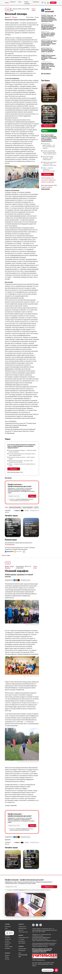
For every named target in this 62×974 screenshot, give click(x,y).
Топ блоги (45, 80)
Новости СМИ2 (6, 555)
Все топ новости (45, 73)
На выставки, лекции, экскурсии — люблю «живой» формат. (22, 458)
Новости (12, 2)
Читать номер (34, 9)
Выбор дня (7, 935)
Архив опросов (45, 189)
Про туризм (7, 937)
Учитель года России (23, 932)
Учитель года (8, 939)
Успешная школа (22, 926)
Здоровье (7, 944)
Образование (8, 926)
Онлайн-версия (22, 950)
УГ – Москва (21, 939)
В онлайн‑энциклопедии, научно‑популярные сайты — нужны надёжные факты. (22, 454)
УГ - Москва (13, 17)
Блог (19, 2)
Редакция (7, 955)
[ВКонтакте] (14, 580)
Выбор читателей (49, 10)
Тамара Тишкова (9, 567)
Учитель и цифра (8, 946)
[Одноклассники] (16, 580)
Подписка (36, 2)
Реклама (7, 957)
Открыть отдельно (46, 187)
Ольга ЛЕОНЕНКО (28, 507)
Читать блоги (48, 126)
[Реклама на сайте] (56, 970)
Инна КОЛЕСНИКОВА (15, 507)
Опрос (45, 131)
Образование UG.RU (29, 521)
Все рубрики (7, 948)
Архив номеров (27, 2)
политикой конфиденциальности (23, 499)
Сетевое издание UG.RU (24, 937)
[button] (9, 551)
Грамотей (7, 941)
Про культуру (8, 930)
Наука (6, 928)
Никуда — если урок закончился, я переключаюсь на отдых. (22, 464)
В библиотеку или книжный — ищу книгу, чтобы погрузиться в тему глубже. (21, 461)
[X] (19, 580)
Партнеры (7, 959)
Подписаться (33, 496)
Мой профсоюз (22, 941)
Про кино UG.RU (10, 520)
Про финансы (8, 942)
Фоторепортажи (23, 954)
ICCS (20, 953)
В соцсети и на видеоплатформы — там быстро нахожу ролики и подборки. (22, 451)
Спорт (7, 9)
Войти (53, 2)
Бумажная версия (22, 948)
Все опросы (8, 478)
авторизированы (10, 544)
